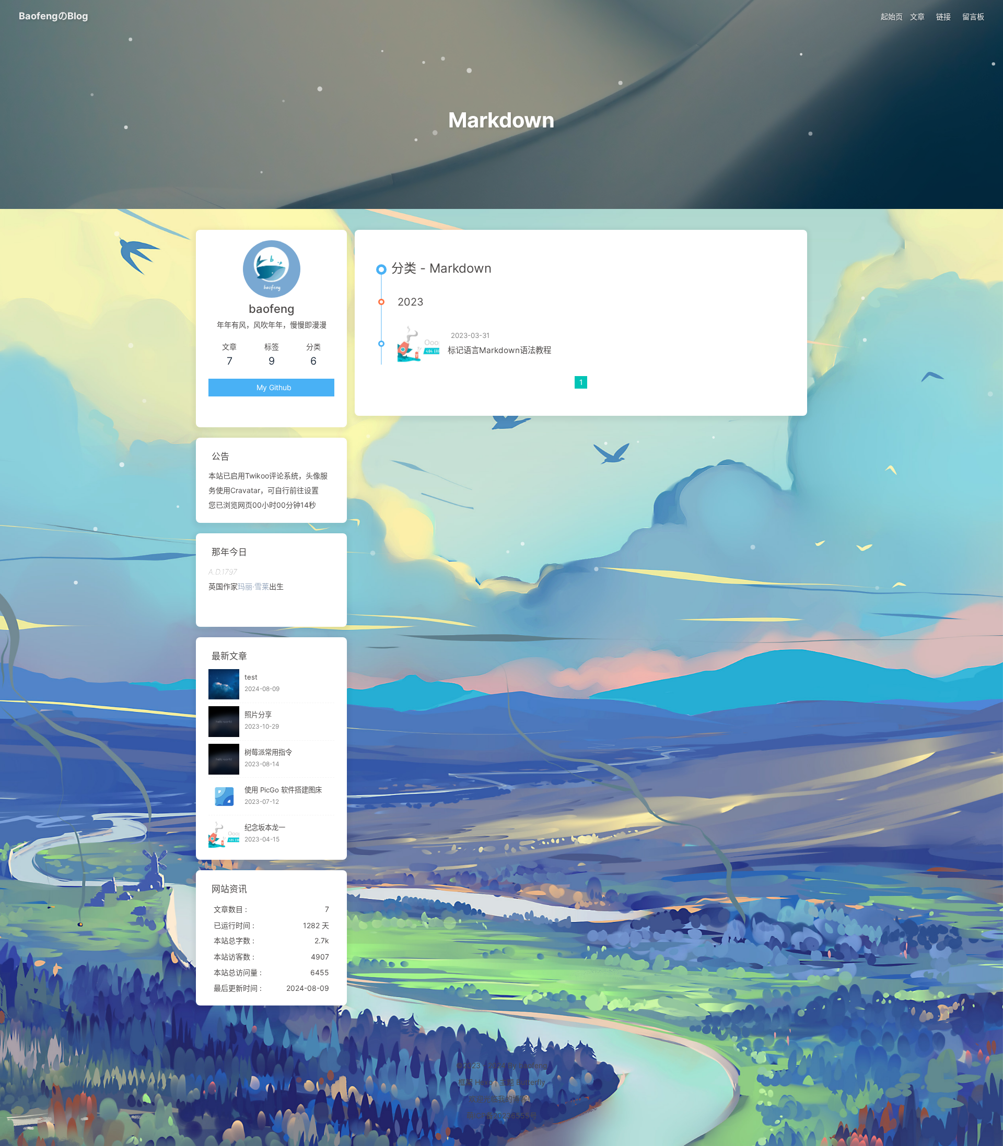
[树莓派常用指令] (223, 759)
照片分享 (258, 715)
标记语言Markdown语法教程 (499, 350)
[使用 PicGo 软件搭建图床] (223, 796)
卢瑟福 (263, 586)
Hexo (484, 1082)
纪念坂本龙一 (264, 827)
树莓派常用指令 (268, 753)
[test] (223, 684)
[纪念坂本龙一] (223, 834)
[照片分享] (223, 721)
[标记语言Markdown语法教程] (418, 344)
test (251, 677)
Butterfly (530, 1082)
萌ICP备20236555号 (501, 1115)
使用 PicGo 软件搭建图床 (283, 790)
